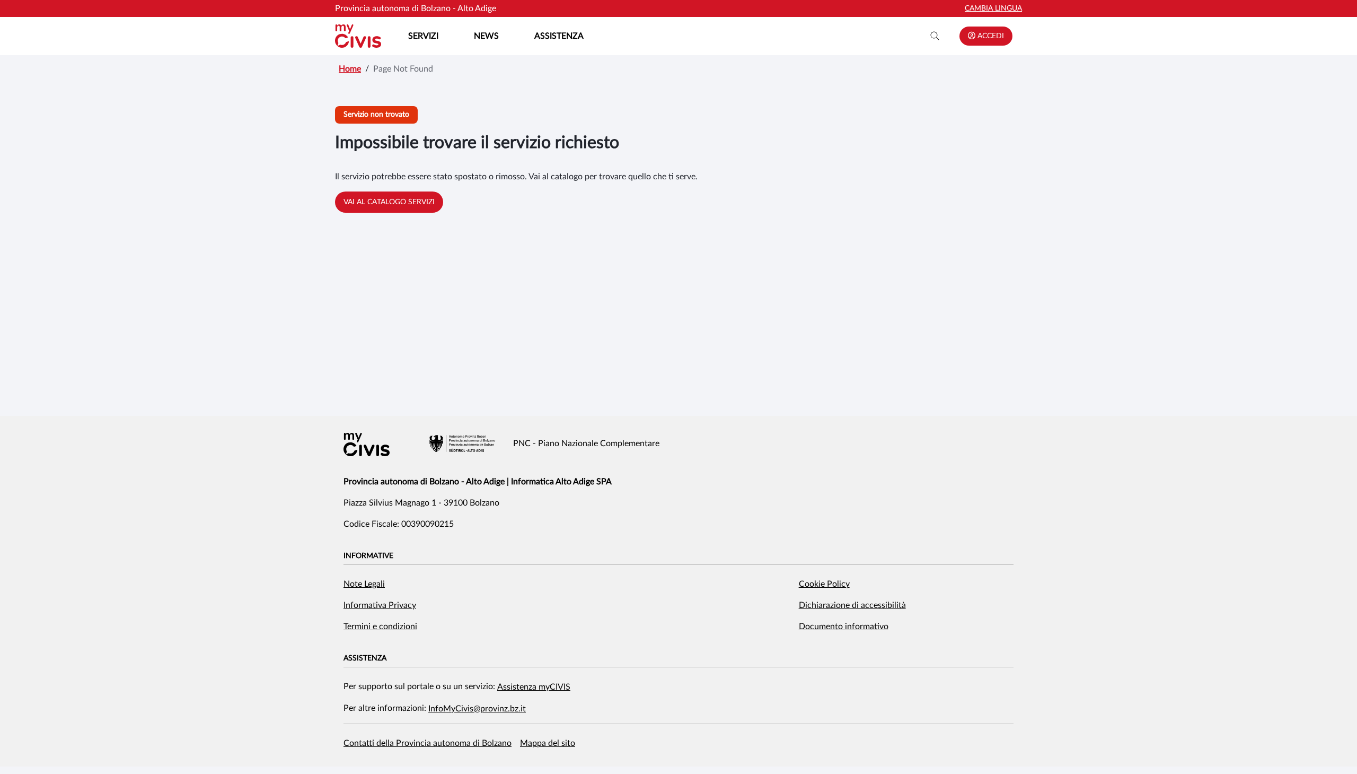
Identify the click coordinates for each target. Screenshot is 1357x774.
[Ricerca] (935, 36)
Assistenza (559, 36)
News (486, 36)
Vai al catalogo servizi (389, 202)
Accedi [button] (989, 36)
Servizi (423, 36)
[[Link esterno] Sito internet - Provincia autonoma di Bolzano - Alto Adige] (462, 443)
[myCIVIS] (366, 444)
